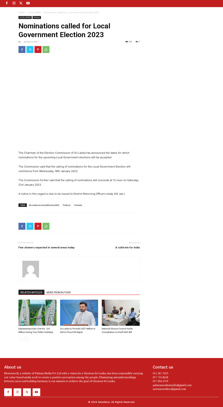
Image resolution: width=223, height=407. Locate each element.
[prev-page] (20, 339)
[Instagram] (13, 3)
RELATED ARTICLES (31, 292)
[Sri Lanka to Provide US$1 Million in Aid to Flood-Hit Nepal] (79, 313)
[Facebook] (6, 3)
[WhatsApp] (46, 49)
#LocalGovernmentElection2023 (44, 205)
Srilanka (78, 205)
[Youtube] (27, 3)
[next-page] (26, 339)
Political (37, 17)
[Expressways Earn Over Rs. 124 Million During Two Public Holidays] (37, 313)
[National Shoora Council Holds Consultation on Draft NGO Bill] (121, 313)
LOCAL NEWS (34, 12)
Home (21, 12)
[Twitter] (21, 3)
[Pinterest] (37, 49)
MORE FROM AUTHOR (59, 292)
